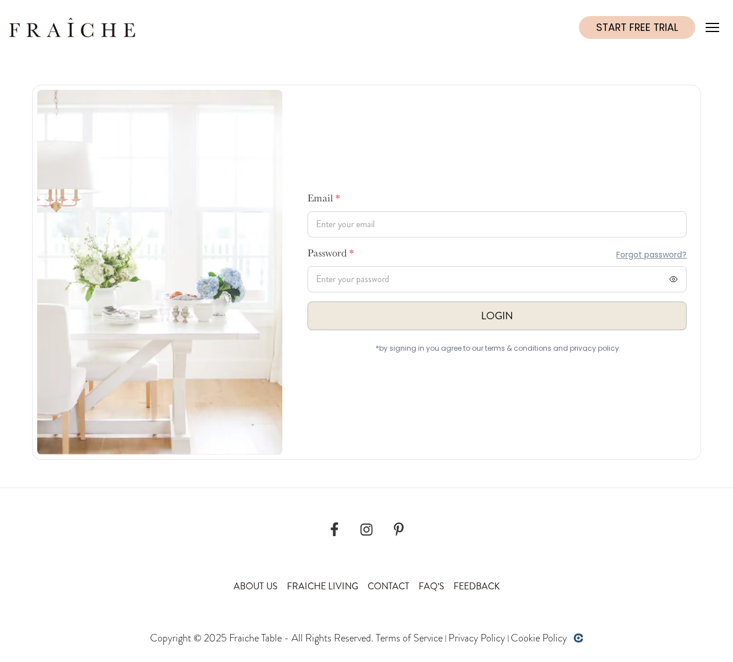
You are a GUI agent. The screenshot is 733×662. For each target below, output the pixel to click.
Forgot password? (651, 254)
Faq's (431, 586)
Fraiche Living (322, 586)
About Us (256, 586)
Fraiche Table (255, 638)
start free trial (637, 27)
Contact (388, 586)
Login (497, 315)
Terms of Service (409, 638)
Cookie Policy (539, 638)
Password (331, 254)
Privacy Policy (476, 638)
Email (324, 200)
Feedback (477, 586)
